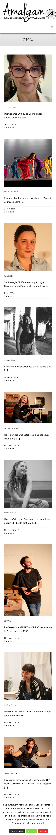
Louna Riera (9, 360)
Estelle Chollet (11, 428)
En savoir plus (17, 831)
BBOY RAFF (9, 621)
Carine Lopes (10, 107)
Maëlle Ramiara (11, 192)
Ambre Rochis (10, 513)
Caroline (8, 276)
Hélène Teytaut (10, 705)
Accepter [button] (31, 831)
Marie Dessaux (10, 773)
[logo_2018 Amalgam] (29, 3)
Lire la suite (9, 128)
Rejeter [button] (43, 831)
